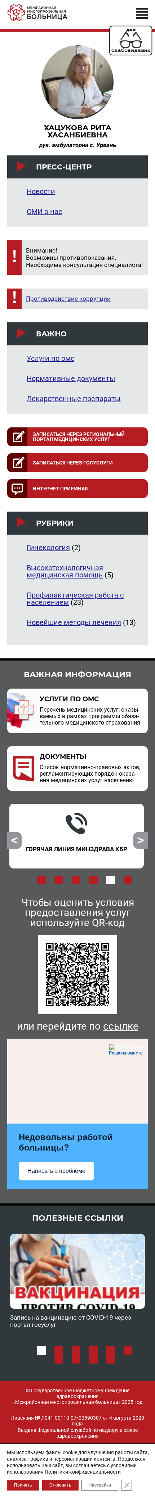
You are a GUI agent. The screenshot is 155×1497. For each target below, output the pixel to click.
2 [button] (58, 880)
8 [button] (76, 1359)
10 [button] (110, 1359)
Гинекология (48, 547)
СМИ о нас (44, 211)
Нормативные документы (71, 378)
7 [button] (58, 1359)
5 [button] (110, 880)
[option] (76, 836)
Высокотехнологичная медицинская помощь (65, 571)
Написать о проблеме (56, 1171)
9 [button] (93, 1359)
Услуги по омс (50, 358)
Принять (23, 1485)
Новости (41, 191)
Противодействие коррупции (68, 298)
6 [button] (128, 880)
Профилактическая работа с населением (75, 599)
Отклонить (60, 1485)
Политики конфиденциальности (83, 1472)
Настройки (100, 1485)
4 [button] (93, 880)
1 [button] (41, 880)
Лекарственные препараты (74, 398)
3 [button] (76, 880)
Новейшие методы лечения (74, 622)
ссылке (120, 1026)
